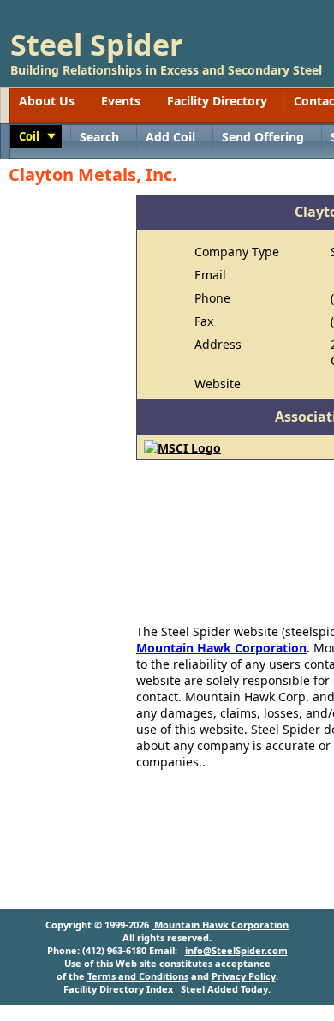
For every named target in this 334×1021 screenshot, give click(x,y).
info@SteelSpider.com (236, 950)
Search (99, 137)
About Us (47, 101)
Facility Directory (217, 101)
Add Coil (170, 137)
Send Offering (263, 137)
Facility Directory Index (118, 988)
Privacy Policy (244, 976)
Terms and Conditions (137, 976)
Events (120, 101)
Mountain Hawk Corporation (221, 648)
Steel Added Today (224, 988)
